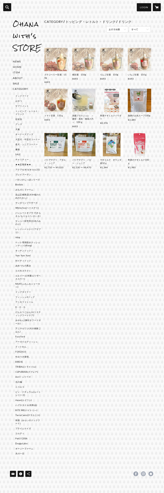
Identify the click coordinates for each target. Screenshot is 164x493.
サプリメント (22, 106)
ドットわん (21, 346)
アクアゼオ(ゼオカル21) (27, 169)
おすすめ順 (114, 29)
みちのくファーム (24, 189)
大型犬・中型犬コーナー (27, 139)
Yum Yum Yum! (23, 255)
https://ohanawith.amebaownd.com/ (150, 473)
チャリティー (22, 159)
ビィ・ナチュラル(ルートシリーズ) (28, 393)
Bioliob (19, 184)
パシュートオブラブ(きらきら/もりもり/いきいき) (28, 214)
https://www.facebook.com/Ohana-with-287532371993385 (135, 473)
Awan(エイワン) (23, 400)
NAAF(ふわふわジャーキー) (27, 285)
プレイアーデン (23, 174)
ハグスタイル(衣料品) (26, 405)
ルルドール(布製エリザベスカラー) (28, 277)
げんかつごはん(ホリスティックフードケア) (28, 314)
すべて (134, 29)
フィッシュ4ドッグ (25, 297)
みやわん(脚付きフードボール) (28, 322)
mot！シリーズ (23, 377)
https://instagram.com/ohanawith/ (143, 473)
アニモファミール (24, 302)
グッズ (18, 124)
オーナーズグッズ (24, 134)
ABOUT (18, 77)
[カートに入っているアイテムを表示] (157, 7)
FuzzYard (20, 336)
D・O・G (20, 307)
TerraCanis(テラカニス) (27, 415)
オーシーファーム (24, 448)
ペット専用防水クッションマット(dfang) (27, 244)
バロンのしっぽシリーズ (27, 179)
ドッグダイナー (23, 292)
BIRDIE (19, 362)
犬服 (17, 129)
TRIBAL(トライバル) (25, 366)
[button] (144, 7)
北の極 (18, 382)
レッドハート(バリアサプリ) (28, 231)
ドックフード (22, 96)
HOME (17, 66)
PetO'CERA (21, 438)
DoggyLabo (21, 443)
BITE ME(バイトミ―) (26, 410)
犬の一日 (19, 453)
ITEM (16, 72)
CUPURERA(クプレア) (26, 372)
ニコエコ (19, 387)
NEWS (17, 61)
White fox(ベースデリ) (27, 208)
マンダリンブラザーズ (26, 203)
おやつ (18, 101)
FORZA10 (20, 351)
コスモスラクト (23, 270)
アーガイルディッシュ (26, 341)
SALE (16, 83)
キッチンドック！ (24, 250)
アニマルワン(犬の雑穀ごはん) (28, 330)
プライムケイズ (23, 428)
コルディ (19, 433)
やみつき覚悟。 (23, 356)
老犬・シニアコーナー (26, 144)
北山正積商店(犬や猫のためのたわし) (28, 196)
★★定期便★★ (23, 164)
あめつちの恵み (23, 265)
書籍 (17, 149)
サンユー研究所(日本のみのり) (28, 222)
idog (17, 237)
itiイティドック (23, 260)
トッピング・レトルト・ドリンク (27, 113)
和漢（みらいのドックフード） (27, 422)
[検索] (7, 7)
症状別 (18, 119)
